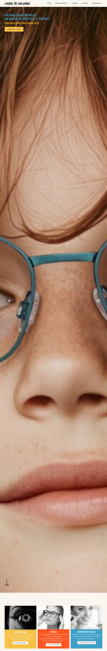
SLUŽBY (75, 3)
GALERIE (85, 3)
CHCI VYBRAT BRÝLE (54, 644)
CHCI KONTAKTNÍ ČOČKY (87, 642)
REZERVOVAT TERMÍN (14, 29)
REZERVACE (96, 3)
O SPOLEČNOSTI (61, 3)
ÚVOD (49, 3)
